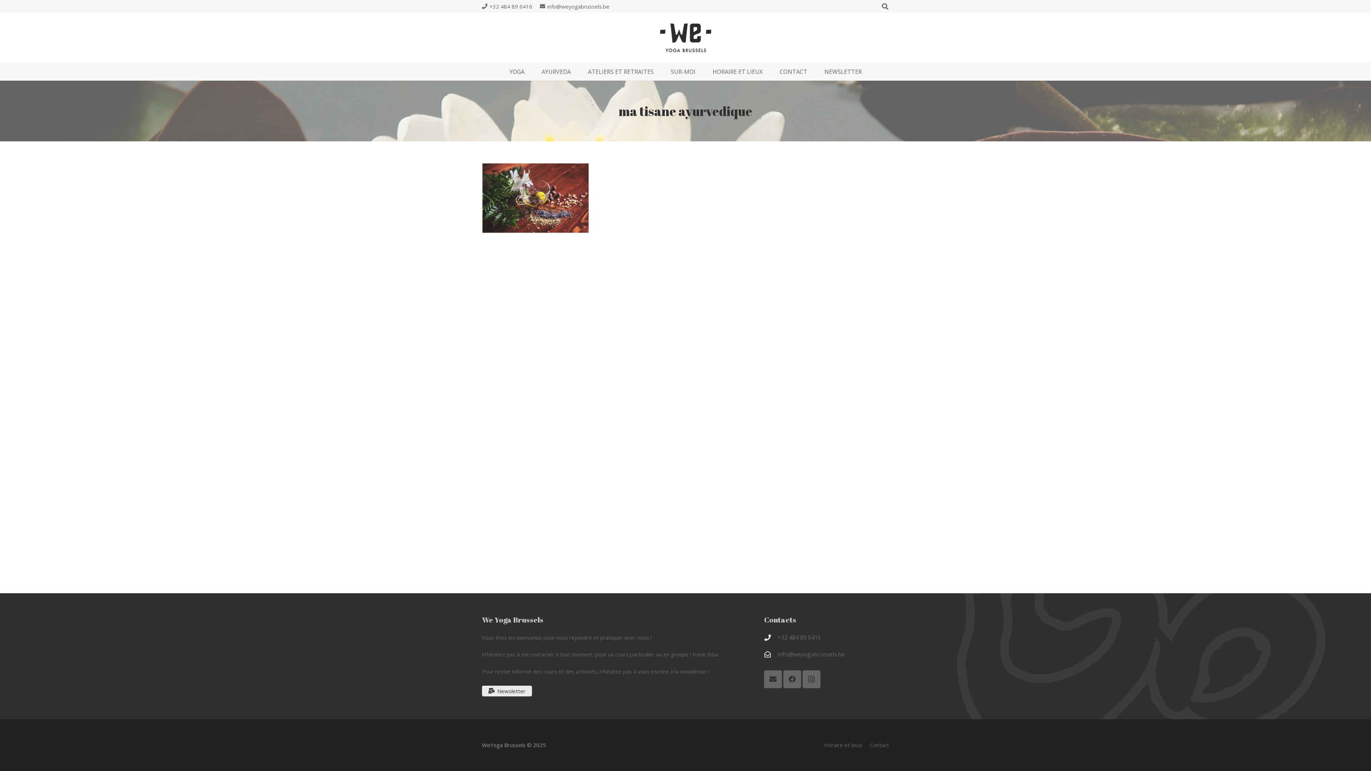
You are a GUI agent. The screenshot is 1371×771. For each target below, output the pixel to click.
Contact (879, 745)
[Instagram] (811, 679)
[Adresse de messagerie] (773, 679)
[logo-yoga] (685, 38)
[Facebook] (792, 679)
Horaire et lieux (843, 745)
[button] (529, 71)
